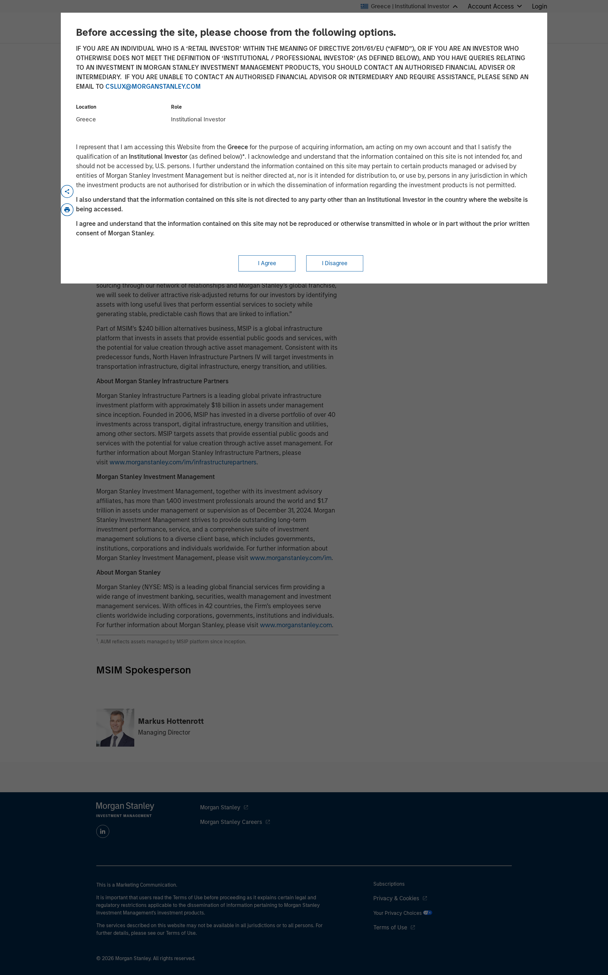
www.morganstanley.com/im (291, 558)
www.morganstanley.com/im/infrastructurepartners (183, 462)
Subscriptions (389, 884)
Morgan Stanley (220, 807)
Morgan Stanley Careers (231, 822)
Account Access (491, 6)
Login (539, 6)
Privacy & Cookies (396, 898)
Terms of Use (390, 927)
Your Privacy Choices (398, 913)
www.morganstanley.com (296, 625)
